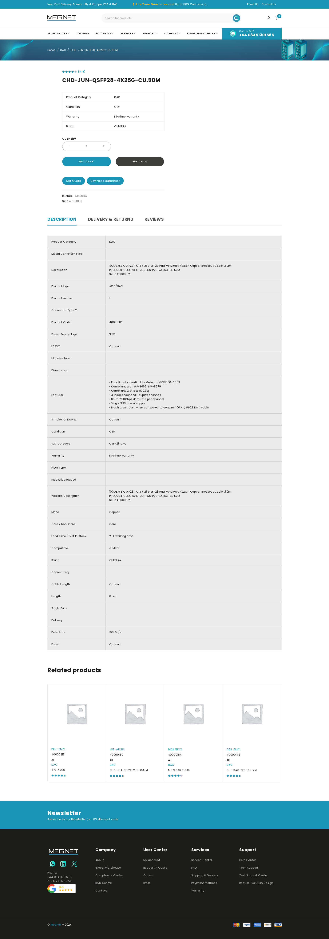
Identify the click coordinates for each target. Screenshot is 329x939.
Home (51, 50)
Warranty (197, 890)
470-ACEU (58, 770)
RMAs (147, 883)
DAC (63, 50)
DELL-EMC (58, 749)
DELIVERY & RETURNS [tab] (110, 219)
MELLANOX (175, 749)
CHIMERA (81, 195)
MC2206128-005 (179, 770)
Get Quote (73, 181)
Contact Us (269, 4)
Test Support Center (253, 875)
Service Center (201, 860)
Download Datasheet (105, 181)
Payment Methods (204, 883)
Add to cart (86, 161)
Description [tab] (62, 219)
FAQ (194, 868)
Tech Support (248, 868)
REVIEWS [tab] (154, 219)
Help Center (247, 860)
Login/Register (268, 18)
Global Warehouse (108, 868)
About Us (252, 4)
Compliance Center (109, 875)
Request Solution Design (256, 883)
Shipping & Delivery (204, 875)
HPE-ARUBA (117, 749)
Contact (101, 890)
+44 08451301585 (256, 35)
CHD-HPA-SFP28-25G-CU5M (129, 770)
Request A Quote (155, 868)
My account (151, 860)
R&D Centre (103, 883)
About (99, 860)
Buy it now (140, 161)
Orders (148, 875)
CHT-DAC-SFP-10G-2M (242, 770)
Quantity (69, 139)
